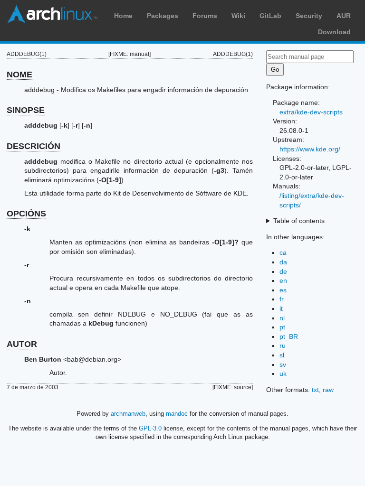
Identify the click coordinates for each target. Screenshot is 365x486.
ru (282, 345)
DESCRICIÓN (33, 146)
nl (282, 318)
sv (282, 364)
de (283, 271)
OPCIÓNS (26, 213)
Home (123, 15)
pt (282, 327)
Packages (162, 15)
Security (309, 15)
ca (283, 252)
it (281, 308)
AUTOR (22, 344)
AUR (343, 15)
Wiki (238, 15)
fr (281, 299)
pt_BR (288, 336)
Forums (204, 15)
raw (328, 389)
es (283, 290)
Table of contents (299, 220)
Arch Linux (52, 14)
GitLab (270, 15)
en (283, 280)
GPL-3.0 (150, 428)
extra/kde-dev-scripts (311, 112)
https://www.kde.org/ (309, 149)
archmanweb (128, 413)
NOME (19, 74)
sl (281, 355)
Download (334, 32)
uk (283, 373)
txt (315, 389)
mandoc (177, 413)
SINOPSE (26, 110)
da (283, 262)
